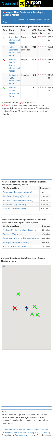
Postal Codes (33, 429)
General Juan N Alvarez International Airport (14, 65)
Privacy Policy (34, 432)
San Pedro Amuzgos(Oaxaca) (16, 196)
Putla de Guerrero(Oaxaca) (15, 208)
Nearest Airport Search (15, 429)
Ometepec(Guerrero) (12, 234)
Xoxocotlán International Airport (14, 40)
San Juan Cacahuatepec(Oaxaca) (18, 200)
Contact (45, 432)
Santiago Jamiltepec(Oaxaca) (16, 242)
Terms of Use (20, 432)
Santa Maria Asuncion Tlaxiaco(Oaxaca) (21, 238)
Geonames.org (21, 435)
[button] (34, 307)
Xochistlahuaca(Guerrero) (14, 204)
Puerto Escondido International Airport (14, 51)
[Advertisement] (26, 151)
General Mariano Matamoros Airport (14, 91)
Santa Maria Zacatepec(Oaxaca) (17, 192)
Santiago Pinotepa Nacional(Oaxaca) (19, 230)
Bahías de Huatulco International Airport (14, 79)
